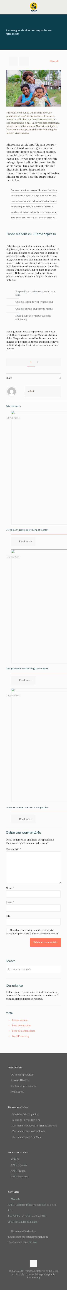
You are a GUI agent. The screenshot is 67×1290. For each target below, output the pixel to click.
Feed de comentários (23, 1030)
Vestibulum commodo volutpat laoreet (27, 530)
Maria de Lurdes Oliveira (26, 1119)
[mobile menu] (62, 7)
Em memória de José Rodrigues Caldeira (34, 1125)
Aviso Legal (17, 1091)
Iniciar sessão (20, 1020)
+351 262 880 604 (28, 1242)
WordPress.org (20, 1036)
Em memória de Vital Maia (26, 1137)
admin (31, 391)
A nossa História (20, 1080)
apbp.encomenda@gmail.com (31, 1236)
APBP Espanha (19, 1165)
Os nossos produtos (22, 1074)
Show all (54, 61)
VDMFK (15, 1159)
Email (10, 902)
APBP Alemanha (19, 1176)
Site (8, 915)
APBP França (18, 1170)
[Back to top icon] (33, 1263)
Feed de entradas (21, 1025)
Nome (10, 888)
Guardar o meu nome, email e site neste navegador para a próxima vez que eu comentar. (32, 932)
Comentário (13, 849)
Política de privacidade (23, 1086)
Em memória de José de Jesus (28, 1131)
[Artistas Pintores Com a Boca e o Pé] (33, 7)
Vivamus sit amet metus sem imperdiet (27, 807)
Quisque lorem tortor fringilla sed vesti (27, 668)
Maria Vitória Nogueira (25, 1114)
